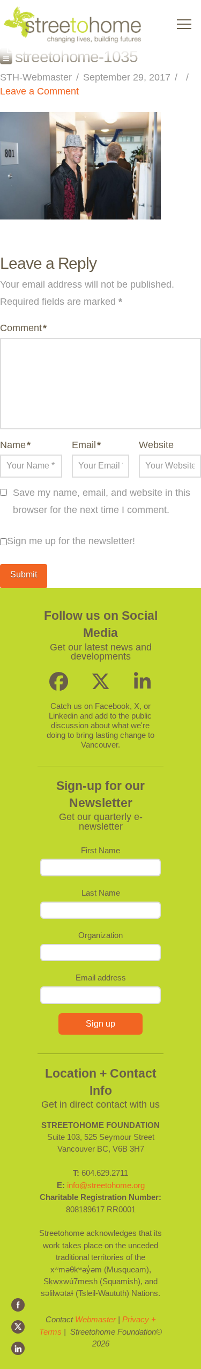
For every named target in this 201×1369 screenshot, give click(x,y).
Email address (101, 977)
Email (86, 445)
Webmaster (95, 1319)
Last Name (100, 892)
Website (156, 445)
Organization (100, 935)
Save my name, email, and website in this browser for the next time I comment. (101, 501)
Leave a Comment (39, 91)
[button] (184, 24)
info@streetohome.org (106, 1185)
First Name (100, 850)
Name (15, 445)
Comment (23, 328)
